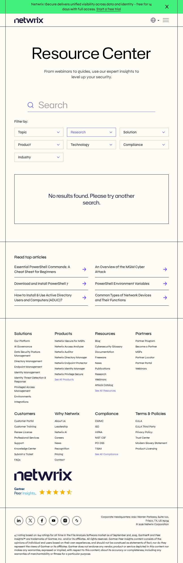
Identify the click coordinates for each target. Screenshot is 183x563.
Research (78, 132)
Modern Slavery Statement (151, 443)
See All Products (64, 379)
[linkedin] (18, 520)
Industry (24, 157)
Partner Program (145, 340)
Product (24, 144)
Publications (102, 368)
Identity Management (27, 372)
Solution (130, 132)
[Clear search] (151, 104)
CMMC (99, 421)
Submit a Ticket (23, 454)
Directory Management (28, 361)
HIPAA (98, 432)
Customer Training (25, 426)
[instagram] (65, 520)
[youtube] (53, 520)
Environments (22, 396)
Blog (97, 340)
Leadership (61, 426)
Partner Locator (144, 357)
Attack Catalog (104, 385)
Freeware (100, 357)
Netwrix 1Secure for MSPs (70, 340)
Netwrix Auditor (64, 351)
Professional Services (26, 437)
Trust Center (142, 437)
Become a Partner (146, 346)
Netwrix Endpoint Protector (71, 363)
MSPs (138, 351)
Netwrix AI (61, 432)
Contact (59, 459)
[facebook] (41, 520)
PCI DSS (99, 443)
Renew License (23, 432)
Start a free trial (108, 9)
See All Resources (105, 390)
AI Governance (23, 346)
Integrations (21, 401)
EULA (138, 421)
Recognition (62, 448)
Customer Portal (24, 421)
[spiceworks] (76, 520)
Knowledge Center (25, 448)
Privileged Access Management (24, 389)
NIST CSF (100, 437)
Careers (59, 437)
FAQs (17, 459)
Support (19, 443)
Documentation (104, 351)
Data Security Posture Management (27, 353)
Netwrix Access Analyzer (69, 346)
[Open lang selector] (155, 20)
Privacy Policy (143, 432)
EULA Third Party (145, 426)
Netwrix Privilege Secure (69, 374)
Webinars (100, 379)
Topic (22, 132)
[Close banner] (167, 6)
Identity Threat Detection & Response (30, 379)
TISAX (98, 448)
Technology (80, 144)
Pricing (59, 454)
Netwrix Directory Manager (71, 357)
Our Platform (22, 340)
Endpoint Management (28, 366)
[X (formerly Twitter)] (30, 520)
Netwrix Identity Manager (70, 368)
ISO (97, 426)
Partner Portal (143, 363)
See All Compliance (106, 454)
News (98, 363)
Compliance (133, 144)
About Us (60, 421)
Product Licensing (146, 448)
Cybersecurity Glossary (108, 346)
